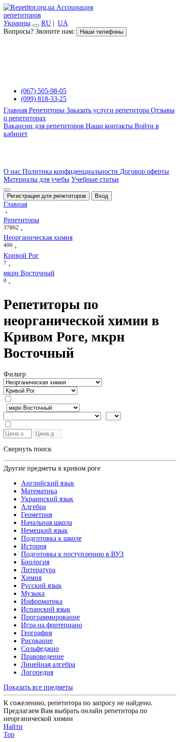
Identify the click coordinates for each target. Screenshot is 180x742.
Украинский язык (47, 499)
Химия (31, 577)
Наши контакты (110, 126)
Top (8, 734)
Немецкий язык (44, 530)
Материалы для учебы (36, 179)
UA (63, 23)
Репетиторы (47, 110)
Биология (35, 562)
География (36, 633)
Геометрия (36, 514)
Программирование (50, 617)
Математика (39, 491)
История (33, 546)
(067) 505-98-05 (43, 91)
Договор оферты (144, 171)
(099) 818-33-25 (43, 98)
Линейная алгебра (48, 664)
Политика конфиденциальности (71, 171)
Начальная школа (46, 522)
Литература (38, 569)
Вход (101, 196)
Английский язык (47, 483)
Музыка (33, 593)
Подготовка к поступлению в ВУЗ (72, 554)
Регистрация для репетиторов (46, 196)
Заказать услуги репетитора (108, 110)
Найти (13, 726)
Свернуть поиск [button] (27, 449)
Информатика (41, 601)
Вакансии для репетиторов (44, 126)
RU (46, 23)
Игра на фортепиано (51, 625)
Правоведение (42, 656)
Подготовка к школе (51, 538)
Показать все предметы (38, 687)
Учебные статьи (95, 179)
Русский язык (41, 585)
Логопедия (37, 672)
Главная (16, 110)
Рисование (37, 640)
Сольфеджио (40, 648)
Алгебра (33, 506)
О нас (12, 171)
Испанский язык (45, 609)
